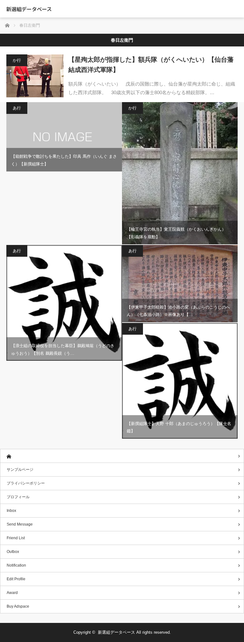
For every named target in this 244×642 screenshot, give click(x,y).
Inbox (11, 510)
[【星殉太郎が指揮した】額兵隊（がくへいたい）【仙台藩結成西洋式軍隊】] (35, 75)
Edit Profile (16, 579)
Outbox (13, 551)
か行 (17, 60)
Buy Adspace (18, 606)
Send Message (20, 524)
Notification (16, 565)
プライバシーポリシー (26, 483)
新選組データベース (29, 8)
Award (12, 592)
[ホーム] (122, 456)
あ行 (17, 108)
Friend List (16, 538)
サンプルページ (20, 469)
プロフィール (18, 497)
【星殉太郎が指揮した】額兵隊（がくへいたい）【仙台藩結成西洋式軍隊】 (151, 64)
